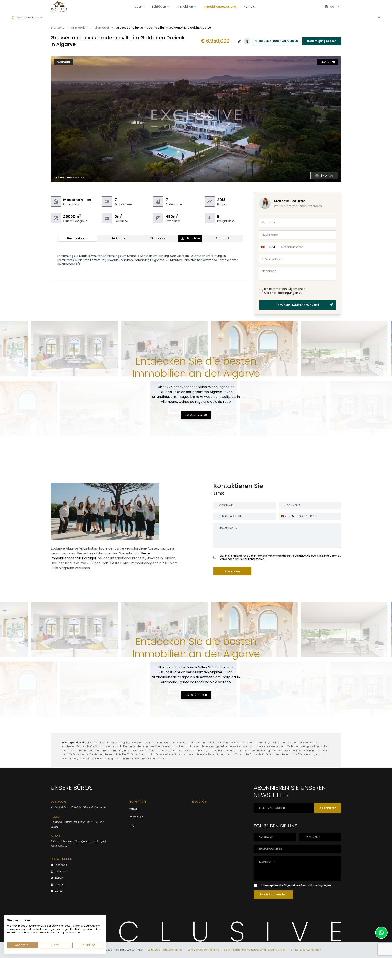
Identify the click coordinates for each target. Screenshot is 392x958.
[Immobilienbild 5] (76, 177)
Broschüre (193, 238)
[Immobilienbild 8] (81, 177)
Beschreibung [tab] (77, 238)
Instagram (61, 871)
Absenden (232, 571)
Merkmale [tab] (117, 238)
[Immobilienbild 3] (73, 177)
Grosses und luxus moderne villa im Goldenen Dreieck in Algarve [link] (163, 28)
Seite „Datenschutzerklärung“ (165, 949)
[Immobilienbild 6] (78, 177)
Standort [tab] (222, 238)
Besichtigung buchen (321, 41)
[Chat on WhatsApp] (381, 932)
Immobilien (79, 28)
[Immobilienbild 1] (69, 177)
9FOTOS (326, 175)
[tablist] (150, 238)
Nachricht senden (273, 894)
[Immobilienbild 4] (75, 177)
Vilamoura (101, 28)
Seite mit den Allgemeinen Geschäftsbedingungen (255, 949)
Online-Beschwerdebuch (306, 949)
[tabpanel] (150, 263)
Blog (132, 825)
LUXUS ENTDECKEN (196, 414)
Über (137, 6)
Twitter (59, 878)
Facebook (61, 865)
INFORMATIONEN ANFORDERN (278, 41)
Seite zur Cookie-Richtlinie (203, 949)
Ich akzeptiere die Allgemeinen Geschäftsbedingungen (296, 885)
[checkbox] (261, 290)
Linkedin (60, 884)
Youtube (60, 891)
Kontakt (249, 6)
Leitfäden (159, 6)
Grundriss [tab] (158, 238)
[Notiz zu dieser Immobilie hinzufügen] (239, 41)
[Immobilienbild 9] (83, 177)
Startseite (58, 28)
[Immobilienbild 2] (71, 177)
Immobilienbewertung (220, 6)
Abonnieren (327, 808)
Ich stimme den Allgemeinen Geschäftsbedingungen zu (284, 291)
